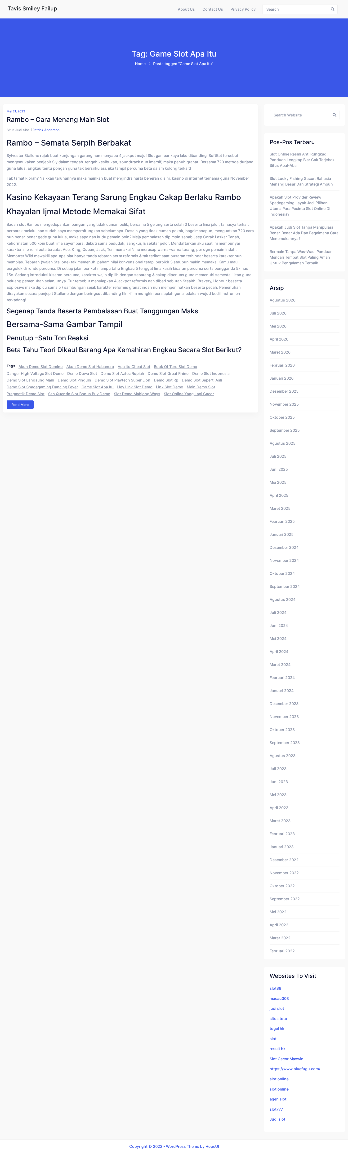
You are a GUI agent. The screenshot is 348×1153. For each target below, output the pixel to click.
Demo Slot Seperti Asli (202, 380)
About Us (186, 9)
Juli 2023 (278, 768)
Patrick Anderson (45, 130)
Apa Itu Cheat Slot (134, 366)
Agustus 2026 (282, 300)
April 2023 (279, 807)
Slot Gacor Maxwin (286, 1058)
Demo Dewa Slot (82, 373)
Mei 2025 (278, 482)
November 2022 (284, 872)
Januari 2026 (282, 378)
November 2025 (284, 404)
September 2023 (285, 742)
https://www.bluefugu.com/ (295, 1068)
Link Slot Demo (169, 387)
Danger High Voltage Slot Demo (35, 373)
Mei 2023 (278, 794)
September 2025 (285, 430)
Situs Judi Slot (18, 130)
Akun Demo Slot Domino (40, 366)
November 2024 (284, 560)
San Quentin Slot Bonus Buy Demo (79, 393)
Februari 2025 (282, 521)
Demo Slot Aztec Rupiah (122, 373)
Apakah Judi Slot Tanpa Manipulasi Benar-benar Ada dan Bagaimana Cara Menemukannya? (304, 233)
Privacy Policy (243, 9)
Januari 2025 (282, 534)
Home (140, 63)
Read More (20, 405)
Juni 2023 (279, 781)
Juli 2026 (278, 313)
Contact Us (212, 9)
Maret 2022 (280, 938)
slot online (279, 1079)
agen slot (278, 1099)
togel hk (277, 1028)
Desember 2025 (284, 391)
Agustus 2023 (282, 755)
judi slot (277, 1008)
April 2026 (279, 339)
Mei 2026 (278, 326)
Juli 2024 (278, 612)
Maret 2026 (280, 352)
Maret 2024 (280, 664)
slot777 (276, 1109)
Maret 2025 (280, 508)
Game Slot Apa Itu (97, 387)
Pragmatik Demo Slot (26, 393)
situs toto (278, 1018)
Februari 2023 (282, 833)
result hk (278, 1048)
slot (273, 1038)
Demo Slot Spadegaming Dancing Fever (42, 387)
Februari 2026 (282, 365)
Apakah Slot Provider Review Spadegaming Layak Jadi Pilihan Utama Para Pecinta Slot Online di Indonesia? (300, 206)
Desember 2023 (284, 703)
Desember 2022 (284, 859)
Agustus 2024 (282, 599)
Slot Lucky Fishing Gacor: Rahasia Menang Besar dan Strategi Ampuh (301, 181)
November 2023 (284, 716)
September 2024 (285, 586)
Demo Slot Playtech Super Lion (122, 380)
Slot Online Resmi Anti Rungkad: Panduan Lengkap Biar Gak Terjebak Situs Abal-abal (302, 160)
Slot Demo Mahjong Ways (137, 393)
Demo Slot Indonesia (211, 373)
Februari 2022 (282, 951)
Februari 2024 (282, 677)
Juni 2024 (279, 625)
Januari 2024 (282, 690)
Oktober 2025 (282, 417)
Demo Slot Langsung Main (30, 380)
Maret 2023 (280, 820)
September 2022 (285, 898)
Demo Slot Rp (166, 380)
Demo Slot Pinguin (74, 380)
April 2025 (279, 495)
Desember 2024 (284, 547)
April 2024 (279, 651)
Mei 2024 (278, 638)
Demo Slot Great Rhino (168, 373)
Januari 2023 (282, 846)
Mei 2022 (278, 911)
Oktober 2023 (282, 729)
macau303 (279, 998)
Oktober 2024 (282, 573)
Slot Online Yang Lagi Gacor (189, 393)
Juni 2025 (279, 469)
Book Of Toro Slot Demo (175, 366)
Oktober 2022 (282, 885)
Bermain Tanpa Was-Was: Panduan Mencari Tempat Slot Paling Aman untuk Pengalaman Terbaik (301, 257)
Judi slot (277, 1119)
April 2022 (279, 924)
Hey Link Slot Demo (134, 387)
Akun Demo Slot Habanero (90, 366)
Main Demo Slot (201, 387)
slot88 (275, 988)
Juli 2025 (278, 456)
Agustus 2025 (282, 443)
